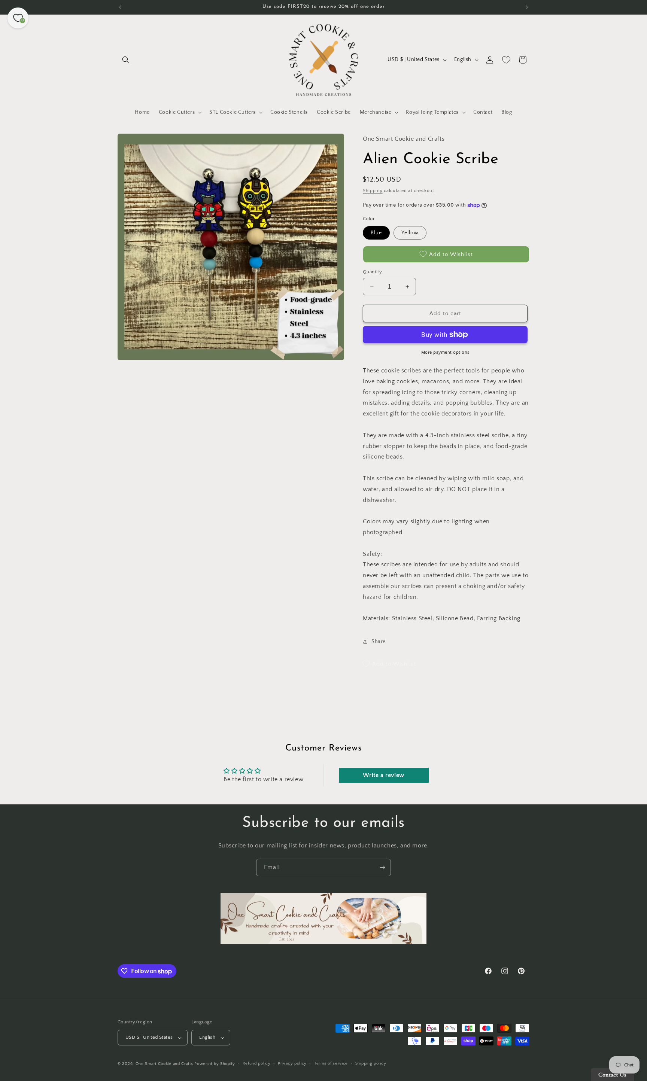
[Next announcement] (527, 7)
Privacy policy (292, 1063)
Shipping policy (370, 1063)
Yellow (410, 233)
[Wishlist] (506, 60)
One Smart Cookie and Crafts (164, 1064)
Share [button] (378, 642)
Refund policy (257, 1063)
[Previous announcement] (120, 7)
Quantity (372, 271)
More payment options (445, 352)
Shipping (373, 190)
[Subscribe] (382, 867)
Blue (376, 233)
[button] (126, 60)
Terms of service (331, 1063)
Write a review (383, 775)
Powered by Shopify (214, 1064)
